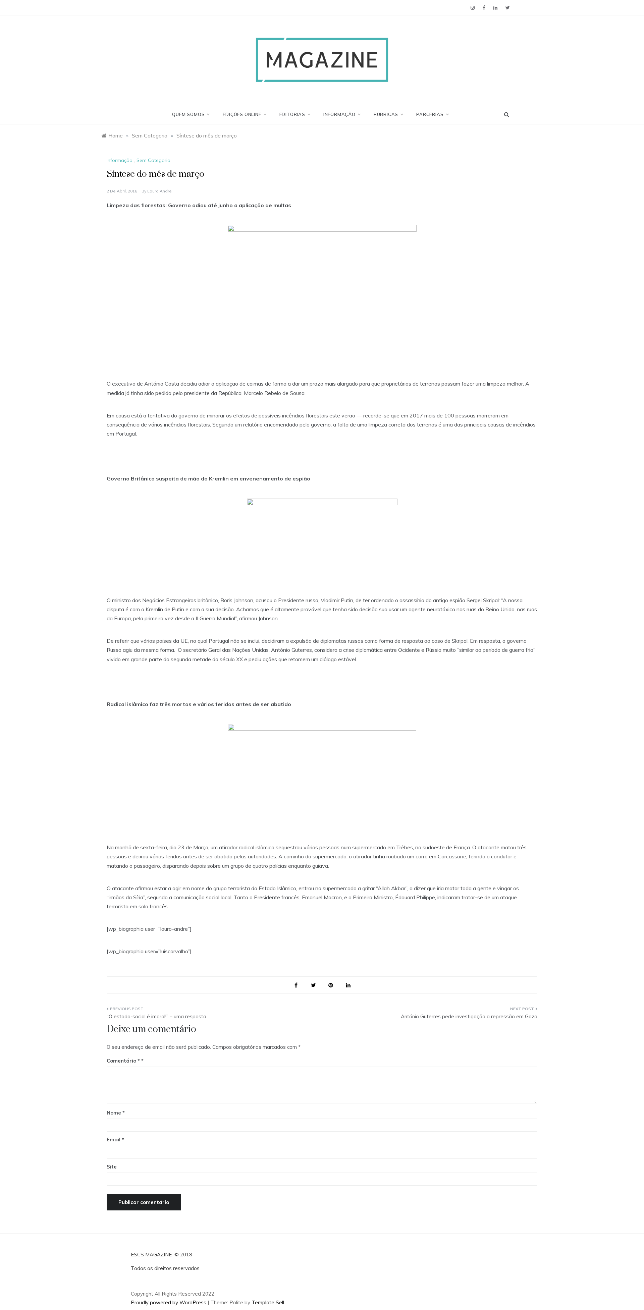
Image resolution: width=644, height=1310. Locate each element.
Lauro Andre (159, 190)
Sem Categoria (153, 160)
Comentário (123, 1061)
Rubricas (386, 114)
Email (115, 1139)
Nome (116, 1112)
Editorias (292, 114)
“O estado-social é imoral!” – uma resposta (156, 1016)
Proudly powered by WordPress (169, 1302)
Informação (339, 114)
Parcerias (429, 114)
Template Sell (268, 1302)
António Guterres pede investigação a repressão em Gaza (469, 1016)
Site (112, 1166)
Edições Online (242, 114)
